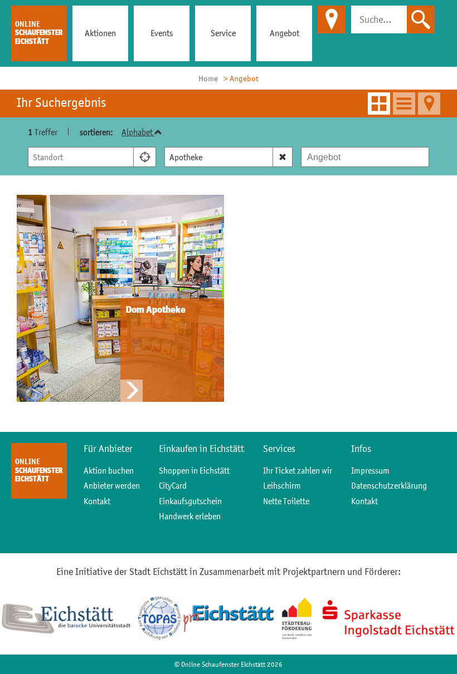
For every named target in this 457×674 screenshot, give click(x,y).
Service (223, 33)
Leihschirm (282, 485)
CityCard (173, 485)
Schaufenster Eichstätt (38, 32)
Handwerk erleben (190, 516)
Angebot (284, 33)
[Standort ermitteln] (145, 157)
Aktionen (100, 33)
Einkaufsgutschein (190, 501)
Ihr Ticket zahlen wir (297, 470)
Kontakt (97, 501)
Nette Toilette (286, 501)
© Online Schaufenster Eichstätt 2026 (228, 664)
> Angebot (241, 78)
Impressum (370, 470)
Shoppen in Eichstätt (194, 470)
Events (161, 33)
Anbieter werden (112, 485)
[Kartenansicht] (429, 103)
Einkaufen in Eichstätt (201, 448)
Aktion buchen (109, 470)
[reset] (283, 157)
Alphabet (137, 132)
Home (208, 78)
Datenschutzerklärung (389, 485)
